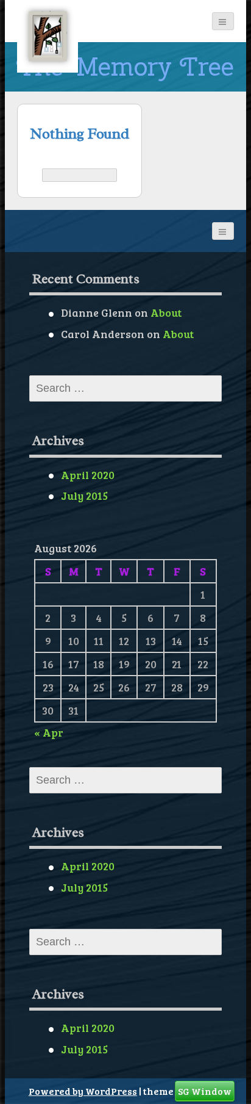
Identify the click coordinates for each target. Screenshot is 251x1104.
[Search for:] (79, 175)
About (166, 312)
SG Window (205, 1090)
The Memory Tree (125, 66)
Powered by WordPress (83, 1090)
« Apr (48, 732)
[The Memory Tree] (47, 36)
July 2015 (84, 495)
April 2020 (88, 474)
